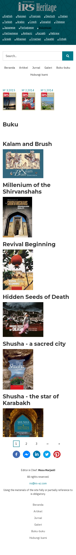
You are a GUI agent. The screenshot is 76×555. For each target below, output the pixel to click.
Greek (7, 39)
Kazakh (41, 33)
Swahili (50, 39)
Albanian (21, 39)
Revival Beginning (29, 244)
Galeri (48, 67)
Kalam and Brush (27, 144)
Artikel (23, 67)
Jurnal (36, 67)
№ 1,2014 (47, 90)
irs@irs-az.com (38, 483)
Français (36, 16)
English (8, 16)
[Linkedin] (36, 454)
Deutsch (50, 16)
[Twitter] (47, 454)
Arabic (21, 22)
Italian (64, 16)
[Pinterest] (57, 454)
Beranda (9, 67)
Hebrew (54, 33)
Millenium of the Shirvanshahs (27, 188)
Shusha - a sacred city (34, 344)
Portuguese (27, 27)
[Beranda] (37, 6)
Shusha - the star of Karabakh (31, 399)
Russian (21, 16)
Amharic (27, 33)
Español (46, 22)
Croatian (36, 39)
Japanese (9, 27)
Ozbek (62, 39)
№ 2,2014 (28, 90)
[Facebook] (16, 454)
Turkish (8, 22)
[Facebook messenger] (26, 454)
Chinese (60, 22)
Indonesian (45, 27)
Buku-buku (63, 67)
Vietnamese (11, 33)
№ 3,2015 (9, 90)
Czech (33, 22)
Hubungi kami (39, 74)
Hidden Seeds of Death (36, 297)
